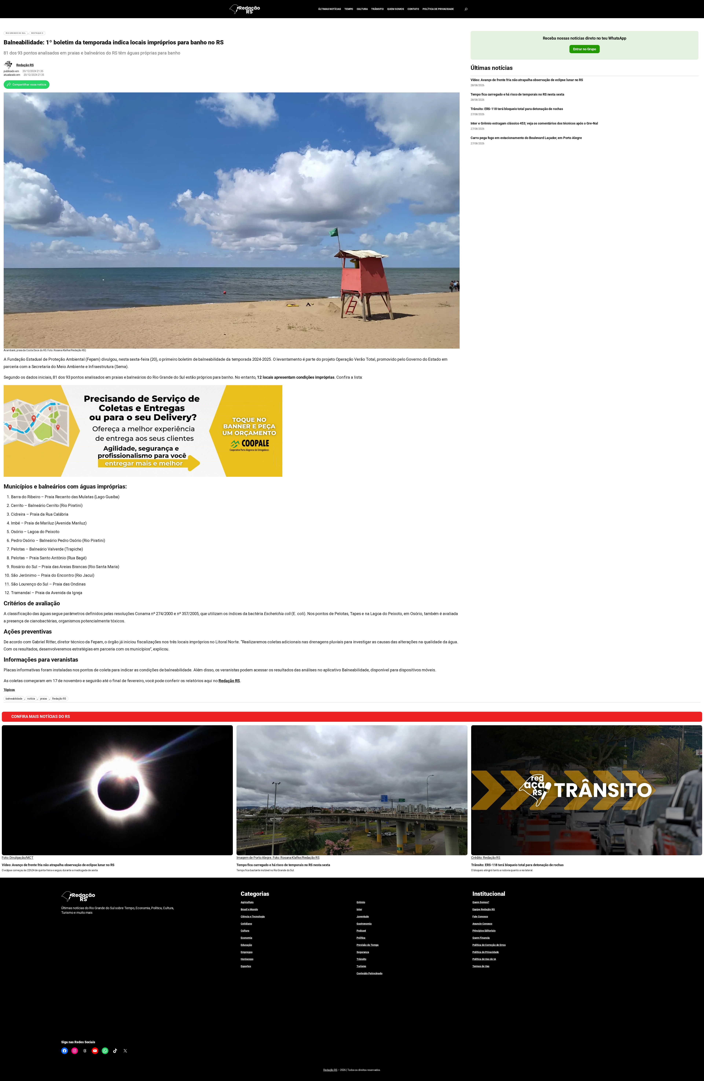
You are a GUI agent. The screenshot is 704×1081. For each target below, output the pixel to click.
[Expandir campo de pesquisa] (466, 9)
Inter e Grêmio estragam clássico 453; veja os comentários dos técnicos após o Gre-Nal (534, 123)
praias (43, 698)
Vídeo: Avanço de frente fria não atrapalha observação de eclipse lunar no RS (527, 80)
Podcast (361, 930)
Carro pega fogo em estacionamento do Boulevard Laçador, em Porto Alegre (526, 138)
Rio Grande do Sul (16, 33)
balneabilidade (14, 698)
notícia (31, 698)
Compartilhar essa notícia (29, 84)
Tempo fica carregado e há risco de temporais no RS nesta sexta (517, 94)
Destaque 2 (37, 33)
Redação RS (25, 65)
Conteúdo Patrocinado (369, 973)
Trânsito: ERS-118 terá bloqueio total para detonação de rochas (517, 109)
